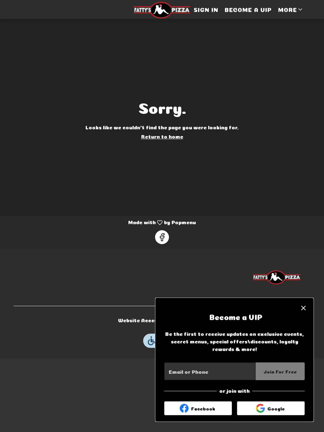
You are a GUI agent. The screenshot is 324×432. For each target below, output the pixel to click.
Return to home (162, 136)
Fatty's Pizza (277, 277)
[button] (291, 9)
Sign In (206, 9)
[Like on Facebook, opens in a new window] (162, 237)
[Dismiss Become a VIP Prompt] (303, 308)
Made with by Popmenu (100, 222)
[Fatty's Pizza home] (162, 10)
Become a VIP (248, 9)
